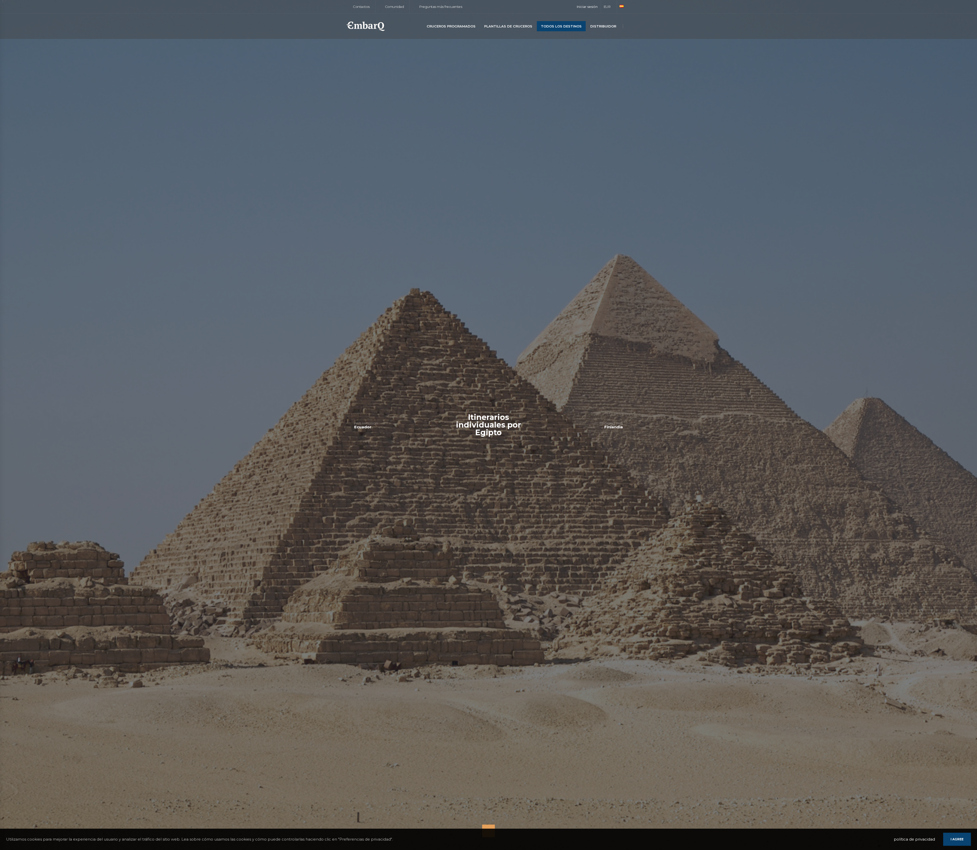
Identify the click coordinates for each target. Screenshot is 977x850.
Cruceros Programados (451, 26)
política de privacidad (914, 839)
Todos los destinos (561, 26)
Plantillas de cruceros (508, 26)
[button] (609, 6)
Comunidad (394, 7)
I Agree (957, 839)
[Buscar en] (629, 26)
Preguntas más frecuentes (440, 7)
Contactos (361, 7)
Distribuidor (603, 26)
